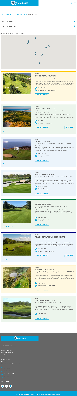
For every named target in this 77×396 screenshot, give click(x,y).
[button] (27, 43)
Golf (24, 14)
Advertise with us (8, 345)
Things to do (9, 14)
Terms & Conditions (10, 373)
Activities (18, 14)
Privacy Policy (8, 376)
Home (2, 14)
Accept (59, 394)
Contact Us (7, 371)
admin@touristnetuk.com (12, 363)
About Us (7, 368)
